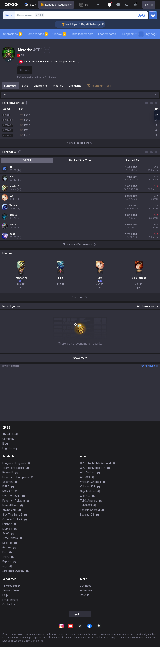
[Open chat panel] (157, 115)
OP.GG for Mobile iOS (92, 467)
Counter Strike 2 (12, 519)
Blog (5, 443)
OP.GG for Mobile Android (95, 463)
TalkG (5, 556)
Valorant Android (90, 481)
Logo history (9, 448)
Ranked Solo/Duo (80, 160)
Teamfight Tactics (13, 467)
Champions (12, 34)
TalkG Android (88, 500)
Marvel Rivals (10, 505)
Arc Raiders (9, 510)
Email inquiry (10, 599)
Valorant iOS (87, 486)
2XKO (5, 533)
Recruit (84, 595)
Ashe (12, 234)
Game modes (37, 34)
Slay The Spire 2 (12, 514)
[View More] (97, 5)
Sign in (149, 4)
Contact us (9, 604)
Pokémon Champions (15, 477)
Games (6, 547)
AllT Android (87, 472)
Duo (4, 552)
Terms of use (10, 590)
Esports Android (90, 510)
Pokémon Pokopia (13, 500)
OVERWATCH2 (11, 495)
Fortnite (7, 524)
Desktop (7, 542)
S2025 (27, 160)
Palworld (7, 472)
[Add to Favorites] (47, 50)
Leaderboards (107, 34)
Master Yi (14, 186)
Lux (11, 195)
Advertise (86, 590)
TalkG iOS (86, 505)
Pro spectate (129, 34)
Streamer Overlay (13, 570)
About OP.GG (10, 434)
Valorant (7, 481)
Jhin (11, 176)
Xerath (13, 205)
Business (85, 585)
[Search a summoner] (142, 15)
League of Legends (57, 4)
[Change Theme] (127, 5)
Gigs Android (88, 491)
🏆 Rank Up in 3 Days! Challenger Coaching (83, 24)
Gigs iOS (85, 495)
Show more (80, 358)
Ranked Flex (133, 160)
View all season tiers (77, 143)
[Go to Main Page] (11, 4)
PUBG (5, 486)
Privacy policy (11, 585)
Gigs (5, 566)
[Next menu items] (141, 34)
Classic (58, 34)
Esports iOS (87, 514)
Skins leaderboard (82, 34)
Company (8, 438)
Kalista (13, 215)
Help (5, 595)
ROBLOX (7, 491)
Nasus (12, 224)
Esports (7, 561)
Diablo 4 (7, 528)
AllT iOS (85, 477)
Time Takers (10, 538)
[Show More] (110, 5)
